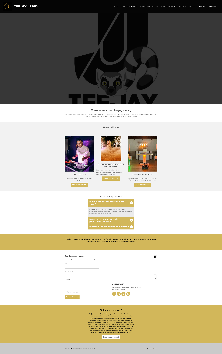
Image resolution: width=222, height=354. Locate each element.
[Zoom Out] (155, 278)
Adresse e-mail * (69, 271)
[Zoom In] (155, 276)
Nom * (66, 263)
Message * (68, 279)
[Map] (134, 268)
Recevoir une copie (72, 292)
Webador (155, 348)
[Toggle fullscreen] (155, 257)
